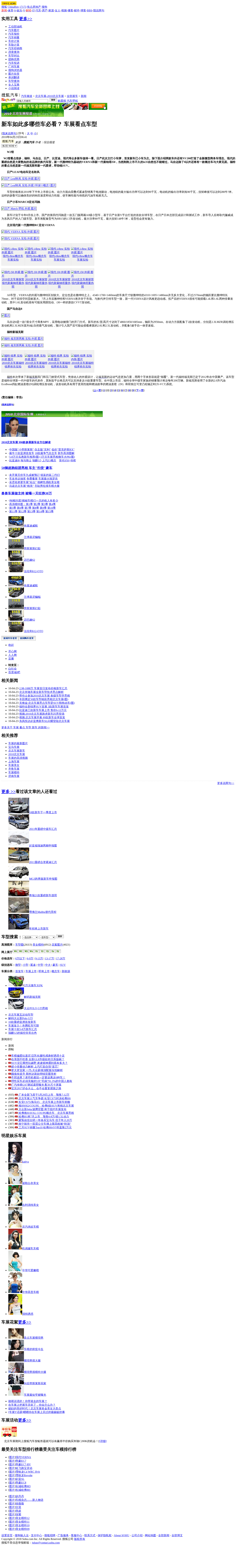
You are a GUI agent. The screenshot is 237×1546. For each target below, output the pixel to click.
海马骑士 (26, 460)
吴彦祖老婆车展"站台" (23, 482)
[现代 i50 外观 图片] (13, 275)
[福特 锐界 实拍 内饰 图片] (82, 359)
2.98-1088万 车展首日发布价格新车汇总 (43, 688)
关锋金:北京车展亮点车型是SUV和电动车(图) (47, 702)
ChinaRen (13, 6)
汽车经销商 (15, 48)
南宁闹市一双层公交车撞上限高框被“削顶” (44, 1123)
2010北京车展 (16, 754)
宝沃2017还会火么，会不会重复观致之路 (36, 1088)
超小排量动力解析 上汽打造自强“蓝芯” (35, 1066)
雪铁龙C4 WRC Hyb (28, 1471)
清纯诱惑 (27, 1313)
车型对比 (13, 55)
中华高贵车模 (30, 1292)
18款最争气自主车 (46, 453)
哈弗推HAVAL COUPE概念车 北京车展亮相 (46, 1112)
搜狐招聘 (49, 1535)
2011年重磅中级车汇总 (43, 828)
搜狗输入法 (22, 1535)
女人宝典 (13, 84)
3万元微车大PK (33, 985)
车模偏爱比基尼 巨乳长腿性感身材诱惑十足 (38, 1055)
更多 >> (8, 791)
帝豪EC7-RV (23, 1464)
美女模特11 (22, 1521)
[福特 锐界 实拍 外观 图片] (13, 359)
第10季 (51, 507)
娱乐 (19, 10)
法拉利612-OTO (33, 571)
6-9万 (30, 958)
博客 (83, 10)
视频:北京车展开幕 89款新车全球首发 (42, 717)
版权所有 (79, 1539)
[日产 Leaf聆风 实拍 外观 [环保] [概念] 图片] (28, 185)
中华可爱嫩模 (30, 1270)
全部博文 (177, 1535)
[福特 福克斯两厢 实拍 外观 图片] (22, 338)
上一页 (97, 390)
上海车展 (13, 761)
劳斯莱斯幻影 (32, 548)
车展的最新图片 (18, 743)
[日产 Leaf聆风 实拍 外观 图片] (20, 178)
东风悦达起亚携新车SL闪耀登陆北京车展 (44, 721)
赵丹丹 (20, 1496)
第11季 (13, 511)
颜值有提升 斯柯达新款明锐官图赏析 (33, 1073)
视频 (64, 10)
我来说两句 (9, 133)
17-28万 (60, 958)
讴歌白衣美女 (30, 1183)
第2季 (36, 504)
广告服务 (63, 1535)
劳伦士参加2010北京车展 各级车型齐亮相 (44, 695)
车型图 (19, 944)
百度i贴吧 (14, 672)
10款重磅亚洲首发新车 (22, 1021)
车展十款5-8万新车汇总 (22, 1029)
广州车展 (13, 66)
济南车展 (13, 776)
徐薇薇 (20, 1503)
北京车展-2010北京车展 (49, 96)
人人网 (12, 655)
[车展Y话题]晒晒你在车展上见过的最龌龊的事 (36, 1412)
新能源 (66, 971)
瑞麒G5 (36, 460)
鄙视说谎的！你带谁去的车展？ (27, 1401)
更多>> (25, 18)
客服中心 (76, 1535)
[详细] (103, 1441)
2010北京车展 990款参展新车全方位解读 (26, 442)
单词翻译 (13, 77)
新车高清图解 (66, 453)
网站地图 (150, 1535)
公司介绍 (137, 1535)
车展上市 (31, 971)
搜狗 (44, 6)
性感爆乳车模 (30, 1248)
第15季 (49, 511)
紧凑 (33, 964)
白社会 (12, 668)
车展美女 (13, 765)
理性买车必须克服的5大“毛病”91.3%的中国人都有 (41, 1081)
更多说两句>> (225, 783)
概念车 (56, 971)
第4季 (52, 504)
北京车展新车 (16, 750)
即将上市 (44, 971)
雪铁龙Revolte (24, 1475)
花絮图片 (57, 944)
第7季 (27, 507)
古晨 (18, 1507)
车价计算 (13, 41)
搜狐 (4, 6)
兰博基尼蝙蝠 (32, 537)
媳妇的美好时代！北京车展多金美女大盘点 (34, 1408)
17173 (22, 6)
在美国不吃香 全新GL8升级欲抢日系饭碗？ (37, 1059)
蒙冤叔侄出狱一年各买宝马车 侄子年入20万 (45, 1120)
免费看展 (32, 478)
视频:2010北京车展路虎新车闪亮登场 (41, 713)
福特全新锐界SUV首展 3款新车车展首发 (44, 706)
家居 (51, 10)
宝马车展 (13, 747)
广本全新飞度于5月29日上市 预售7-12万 (43, 1094)
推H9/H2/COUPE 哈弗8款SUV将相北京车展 (46, 1105)
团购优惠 (13, 59)
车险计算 (13, 44)
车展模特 (13, 772)
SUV (63, 964)
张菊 (18, 1514)
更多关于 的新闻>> (25, 727)
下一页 (139, 390)
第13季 (31, 511)
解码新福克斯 (32, 996)
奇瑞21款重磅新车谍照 (43, 895)
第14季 (40, 511)
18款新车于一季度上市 (43, 812)
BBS (89, 10)
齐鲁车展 (13, 768)
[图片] (5, 315)
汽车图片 (13, 30)
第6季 (20, 507)
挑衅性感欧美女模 (48, 482)
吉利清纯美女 (30, 1204)
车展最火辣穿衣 (48, 478)
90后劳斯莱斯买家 (35, 1383)
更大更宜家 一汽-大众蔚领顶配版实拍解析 (37, 1070)
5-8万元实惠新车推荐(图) (24, 456)
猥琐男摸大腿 (32, 1360)
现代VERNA (23, 1457)
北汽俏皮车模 (30, 1226)
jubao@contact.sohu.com (46, 1542)
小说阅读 (13, 88)
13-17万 (49, 958)
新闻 (83, 96)
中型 (40, 964)
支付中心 (36, 1535)
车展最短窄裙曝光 (35, 1394)
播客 (70, 10)
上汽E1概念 (49, 460)
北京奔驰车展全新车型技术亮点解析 (41, 692)
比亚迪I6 (14, 460)
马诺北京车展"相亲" (21, 485)
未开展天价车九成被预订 (24, 474)
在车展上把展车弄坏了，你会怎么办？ (32, 1404)
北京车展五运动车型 (20, 1014)
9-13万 (39, 958)
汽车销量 (13, 37)
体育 (10, 10)
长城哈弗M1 (23, 1489)
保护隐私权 (105, 1535)
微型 (18, 964)
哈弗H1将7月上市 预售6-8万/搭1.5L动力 (43, 1116)
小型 (25, 964)
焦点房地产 (34, 6)
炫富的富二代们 (50, 474)
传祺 (73, 460)
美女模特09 (22, 1528)
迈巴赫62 (29, 559)
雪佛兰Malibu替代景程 (42, 911)
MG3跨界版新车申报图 (43, 878)
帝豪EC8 (21, 1482)
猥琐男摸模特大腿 (35, 1371)
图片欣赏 (13, 73)
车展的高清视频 (18, 757)
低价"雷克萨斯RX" (63, 449)
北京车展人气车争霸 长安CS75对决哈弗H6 (44, 1098)
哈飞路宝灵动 (24, 1468)
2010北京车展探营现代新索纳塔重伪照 (13, 283)
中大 (48, 964)
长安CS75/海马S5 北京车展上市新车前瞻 (44, 1102)
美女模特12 (22, 1518)
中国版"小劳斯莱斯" (21, 449)
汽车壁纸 (72, 100)
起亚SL (20, 1479)
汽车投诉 (13, 62)
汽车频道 (26, 96)
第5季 (12, 507)
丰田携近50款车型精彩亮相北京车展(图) (43, 699)
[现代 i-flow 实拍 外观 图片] (13, 252)
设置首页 (6, 1535)
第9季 (43, 507)
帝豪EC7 (21, 1460)
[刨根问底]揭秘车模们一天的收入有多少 (33, 500)
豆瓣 (11, 658)
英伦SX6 (64, 460)
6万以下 (20, 958)
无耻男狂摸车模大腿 (47, 485)
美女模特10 (22, 1525)
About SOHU (121, 1535)
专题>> (5, 111)
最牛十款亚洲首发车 (21, 453)
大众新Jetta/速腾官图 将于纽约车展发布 (42, 1109)
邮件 (77, 10)
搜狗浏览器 (15, 70)
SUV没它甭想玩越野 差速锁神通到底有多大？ (39, 1062)
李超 (18, 1510)
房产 (45, 10)
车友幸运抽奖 (17, 478)
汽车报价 (13, 33)
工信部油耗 (15, 26)
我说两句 (98, 10)
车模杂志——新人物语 (29, 1499)
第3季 (44, 504)
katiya (25, 1161)
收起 (11, 644)
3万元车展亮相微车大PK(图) (57, 456)
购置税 (62, 100)
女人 (57, 10)
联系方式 (89, 1535)
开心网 (12, 651)
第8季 (35, 507)
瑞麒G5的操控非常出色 (22, 1032)
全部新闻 (163, 1535)
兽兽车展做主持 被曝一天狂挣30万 (26, 493)
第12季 (22, 511)
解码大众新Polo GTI (20, 1018)
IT (33, 10)
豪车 (55, 964)
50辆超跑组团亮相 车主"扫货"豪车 (26, 468)
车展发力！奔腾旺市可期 (23, 1025)
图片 (12, 1457)
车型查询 (13, 81)
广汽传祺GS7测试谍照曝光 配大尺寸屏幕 (36, 1084)
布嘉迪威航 (31, 525)
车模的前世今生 (33, 1349)
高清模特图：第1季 (21, 504)
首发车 (19, 971)
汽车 (38, 10)
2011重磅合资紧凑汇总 (43, 862)
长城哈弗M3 (23, 1486)
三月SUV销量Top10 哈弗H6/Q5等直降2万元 (45, 1127)
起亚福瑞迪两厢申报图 (43, 845)
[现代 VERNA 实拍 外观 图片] (20, 231)
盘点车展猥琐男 (33, 1337)
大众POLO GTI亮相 (36, 1008)
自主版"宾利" (43, 449)
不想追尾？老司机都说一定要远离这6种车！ (38, 1077)
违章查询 (13, 51)
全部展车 (72, 96)
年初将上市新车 (39, 928)
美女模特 (38, 944)
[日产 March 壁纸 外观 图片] (19, 208)
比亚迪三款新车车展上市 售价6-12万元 (43, 710)
